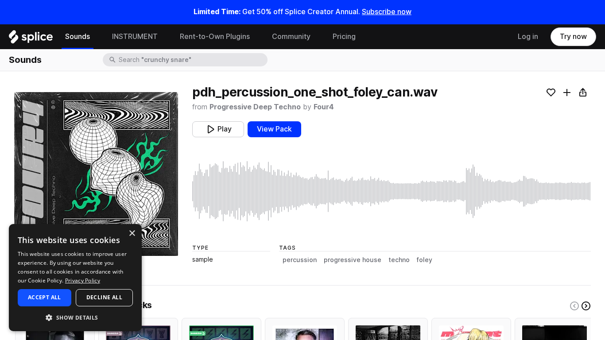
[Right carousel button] (586, 306)
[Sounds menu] (96, 37)
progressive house (352, 259)
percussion (300, 259)
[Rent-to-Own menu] (256, 37)
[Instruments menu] (164, 37)
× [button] (131, 233)
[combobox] (192, 59)
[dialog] (75, 277)
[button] (75, 317)
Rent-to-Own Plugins (215, 36)
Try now (573, 36)
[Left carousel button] (574, 306)
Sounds (77, 36)
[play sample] (391, 191)
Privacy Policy (82, 280)
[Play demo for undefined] (96, 174)
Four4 (324, 107)
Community (291, 36)
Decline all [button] (104, 297)
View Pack (274, 129)
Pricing (344, 36)
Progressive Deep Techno (255, 107)
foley (424, 259)
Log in (528, 36)
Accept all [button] (44, 297)
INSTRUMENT (135, 36)
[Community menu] (317, 37)
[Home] (31, 39)
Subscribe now (386, 12)
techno (399, 259)
